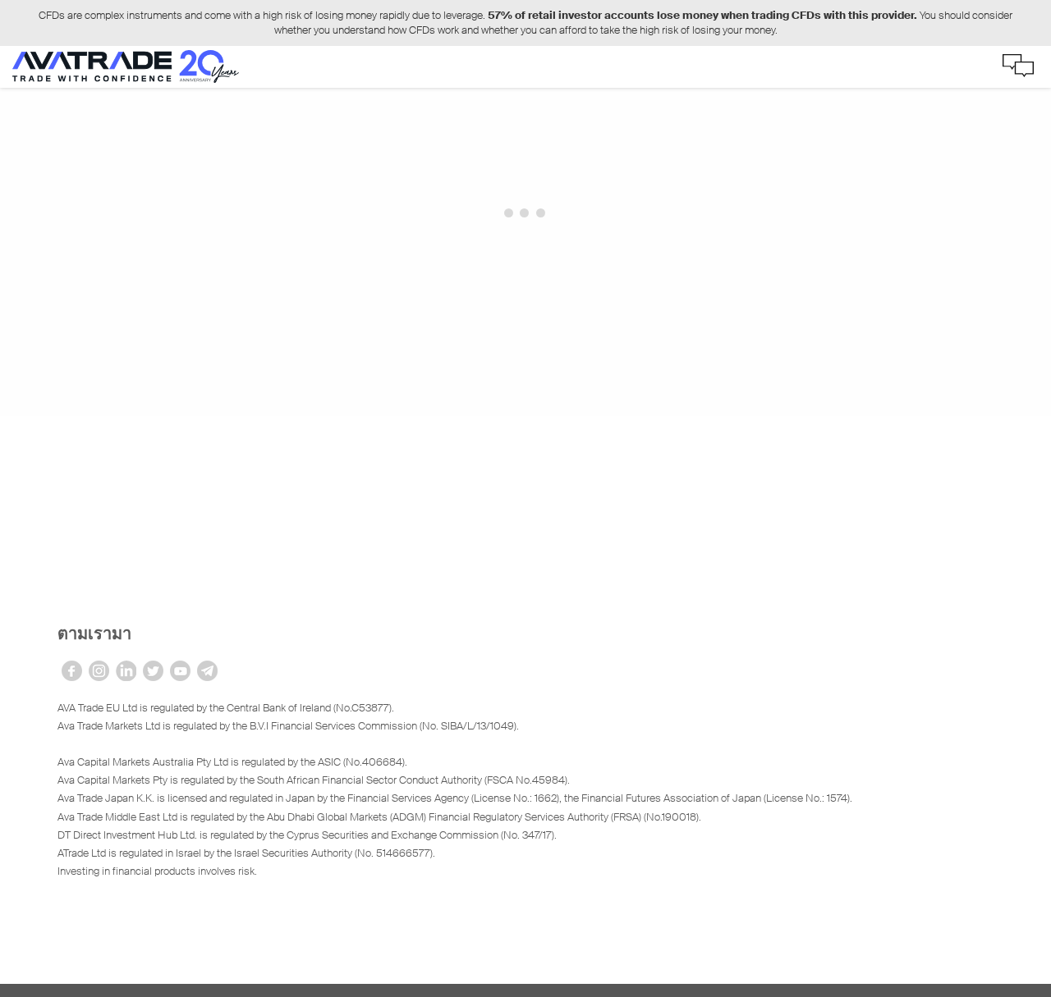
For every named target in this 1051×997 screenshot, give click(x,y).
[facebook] (72, 671)
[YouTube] (180, 671)
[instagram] (99, 671)
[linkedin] (126, 671)
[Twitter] (153, 671)
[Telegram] (207, 671)
